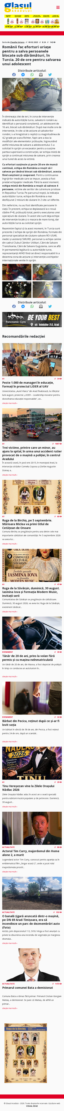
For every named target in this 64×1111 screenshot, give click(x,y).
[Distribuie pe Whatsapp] (32, 75)
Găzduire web (54, 1103)
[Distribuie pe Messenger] (23, 75)
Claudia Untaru (17, 42)
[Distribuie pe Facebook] (14, 75)
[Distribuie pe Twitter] (50, 75)
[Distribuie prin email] (41, 75)
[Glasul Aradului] (12, 7)
